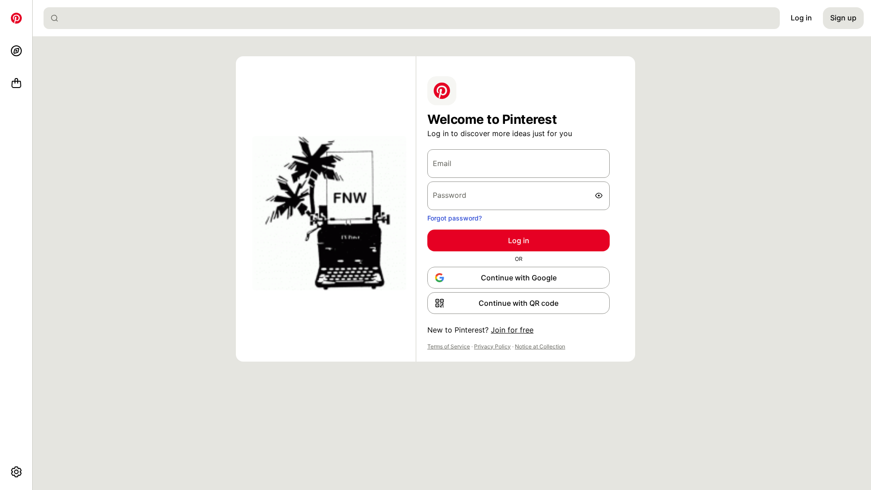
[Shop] (16, 83)
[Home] (16, 18)
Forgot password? (454, 218)
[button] (518, 303)
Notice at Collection (540, 346)
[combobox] (415, 18)
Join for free (512, 329)
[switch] (598, 195)
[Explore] (16, 51)
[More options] (16, 472)
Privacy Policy (492, 346)
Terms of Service (448, 346)
